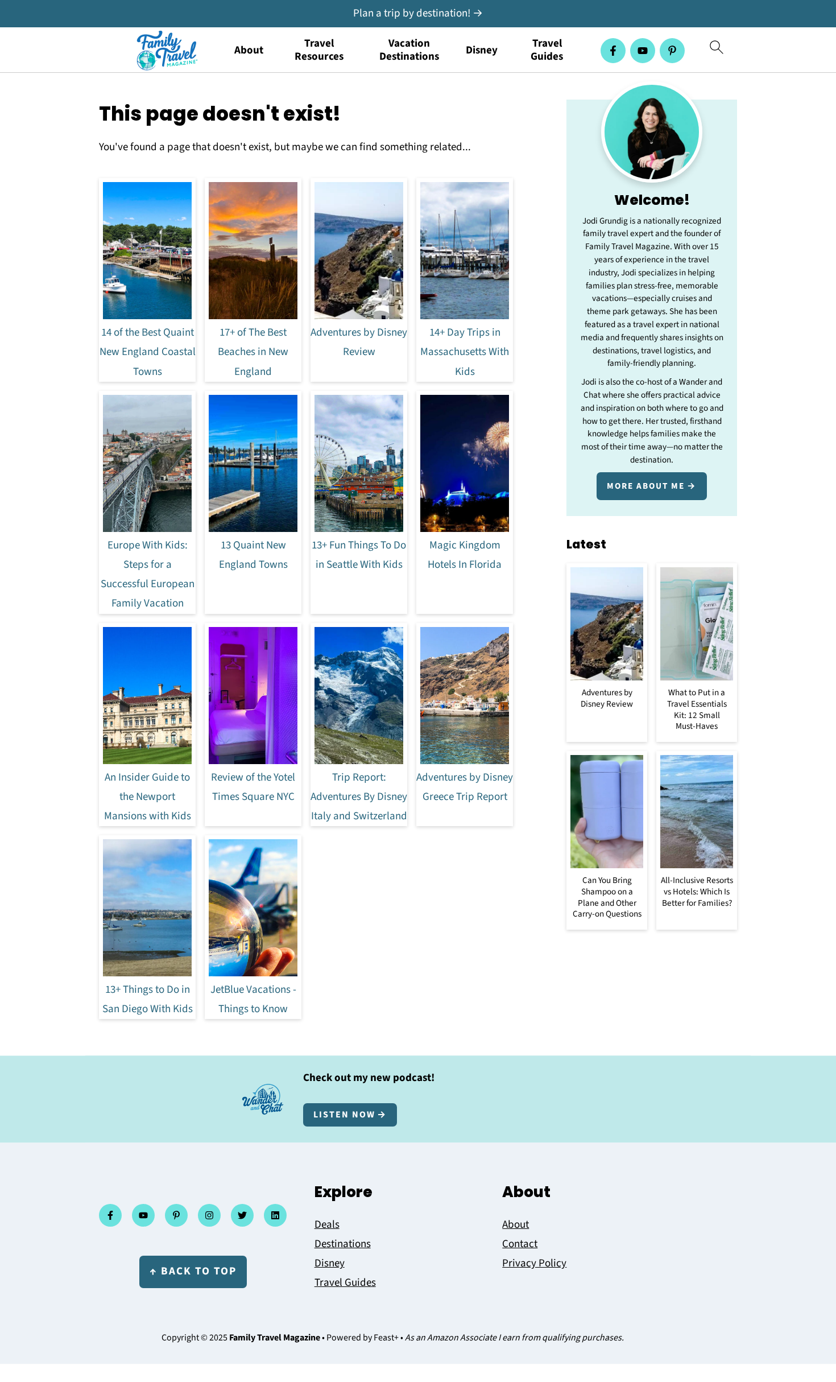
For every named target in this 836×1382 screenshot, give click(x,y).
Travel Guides (547, 51)
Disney (482, 50)
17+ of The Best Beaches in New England (253, 352)
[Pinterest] (672, 50)
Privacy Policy (534, 1263)
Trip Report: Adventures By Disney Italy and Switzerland (359, 797)
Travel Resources (319, 51)
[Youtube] (642, 50)
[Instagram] (209, 1215)
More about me (646, 486)
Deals (327, 1224)
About (248, 50)
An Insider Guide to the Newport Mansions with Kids (147, 797)
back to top (193, 1271)
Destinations (342, 1244)
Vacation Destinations (409, 51)
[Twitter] (242, 1215)
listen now (344, 1114)
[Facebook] (613, 50)
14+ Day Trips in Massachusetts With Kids (464, 352)
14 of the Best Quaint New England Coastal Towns (148, 352)
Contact (519, 1244)
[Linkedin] (275, 1215)
